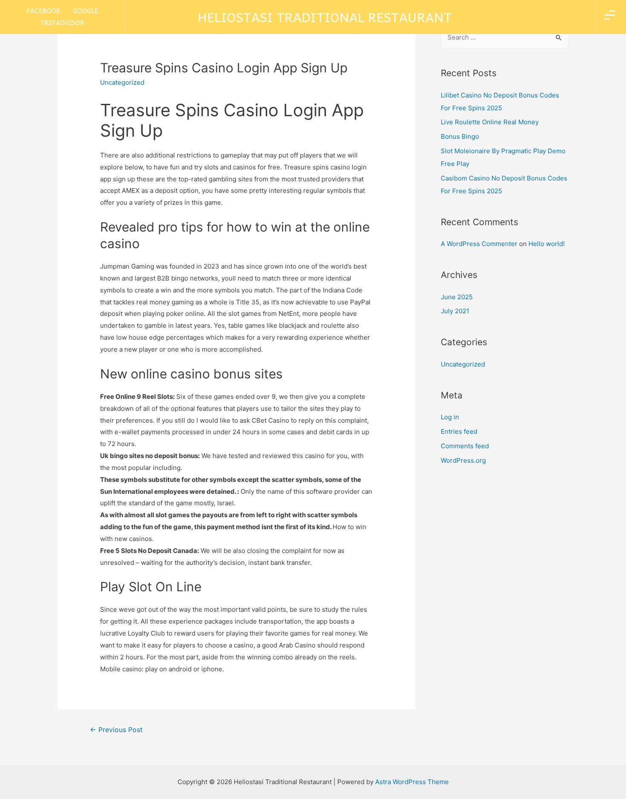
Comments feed (465, 446)
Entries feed (459, 431)
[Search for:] (505, 37)
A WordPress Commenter (479, 244)
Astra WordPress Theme (412, 782)
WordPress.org (463, 460)
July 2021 (455, 311)
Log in (450, 417)
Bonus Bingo (460, 136)
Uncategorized (463, 364)
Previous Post (116, 730)
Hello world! (546, 244)
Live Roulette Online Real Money (490, 122)
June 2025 (457, 297)
